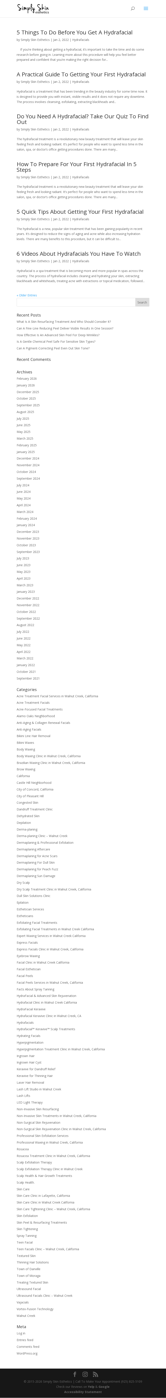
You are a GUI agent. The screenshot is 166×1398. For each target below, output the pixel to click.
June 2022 (23, 638)
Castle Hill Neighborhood (34, 783)
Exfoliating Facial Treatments (37, 923)
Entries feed (25, 1340)
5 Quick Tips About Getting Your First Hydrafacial (80, 211)
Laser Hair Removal (30, 1082)
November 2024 (28, 465)
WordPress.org (27, 1353)
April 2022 (23, 652)
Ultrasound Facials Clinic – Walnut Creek (44, 1296)
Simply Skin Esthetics (35, 40)
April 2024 (23, 505)
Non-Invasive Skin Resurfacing (38, 1109)
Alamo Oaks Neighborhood (36, 716)
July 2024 (23, 485)
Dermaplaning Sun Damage (36, 876)
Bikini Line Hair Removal (33, 736)
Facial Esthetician (29, 969)
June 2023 (23, 565)
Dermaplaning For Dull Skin (36, 862)
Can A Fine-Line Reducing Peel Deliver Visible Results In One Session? (65, 328)
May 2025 (23, 432)
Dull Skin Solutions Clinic (33, 896)
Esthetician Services (30, 909)
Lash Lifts (23, 1096)
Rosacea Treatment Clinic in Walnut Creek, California (53, 1156)
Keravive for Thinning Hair (35, 1076)
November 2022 (28, 605)
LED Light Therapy (30, 1102)
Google (104, 1387)
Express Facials (27, 942)
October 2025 (26, 398)
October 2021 (26, 672)
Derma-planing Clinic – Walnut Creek (42, 836)
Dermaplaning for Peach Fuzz (37, 869)
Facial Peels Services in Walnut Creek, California (50, 982)
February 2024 (27, 518)
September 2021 (28, 678)
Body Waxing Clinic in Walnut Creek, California (49, 756)
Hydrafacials (80, 40)
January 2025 (26, 452)
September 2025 (28, 405)
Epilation (23, 902)
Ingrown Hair (26, 1056)
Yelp (91, 1387)
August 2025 (25, 412)
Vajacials (23, 1302)
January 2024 (26, 525)
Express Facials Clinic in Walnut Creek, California (50, 949)
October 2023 (26, 545)
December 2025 (28, 392)
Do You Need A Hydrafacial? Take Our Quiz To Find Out (82, 119)
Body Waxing (26, 749)
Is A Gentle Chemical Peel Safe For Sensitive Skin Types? (56, 341)
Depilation (24, 823)
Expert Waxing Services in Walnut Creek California (51, 936)
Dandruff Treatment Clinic (35, 809)
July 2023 (23, 558)
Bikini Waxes (25, 743)
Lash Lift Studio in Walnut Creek (39, 1089)
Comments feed (28, 1347)
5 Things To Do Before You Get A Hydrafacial (74, 32)
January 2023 (26, 592)
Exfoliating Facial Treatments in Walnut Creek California (55, 929)
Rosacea (23, 1149)
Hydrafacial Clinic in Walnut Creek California (47, 1002)
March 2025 (25, 438)
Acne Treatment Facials (33, 703)
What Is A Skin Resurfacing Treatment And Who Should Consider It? (64, 322)
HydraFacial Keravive (31, 1009)
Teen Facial (25, 1242)
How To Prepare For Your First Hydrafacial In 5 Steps (77, 167)
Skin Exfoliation (27, 1216)
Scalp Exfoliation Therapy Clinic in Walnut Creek (50, 1169)
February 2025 (27, 445)
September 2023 (28, 552)
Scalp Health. (26, 1182)
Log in (21, 1333)
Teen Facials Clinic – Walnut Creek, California (48, 1249)
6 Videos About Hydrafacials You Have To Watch (79, 253)
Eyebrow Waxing (28, 956)
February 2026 (27, 378)
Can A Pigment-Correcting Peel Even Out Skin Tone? (53, 348)
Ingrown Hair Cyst (29, 1062)
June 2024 (23, 492)
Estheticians (25, 916)
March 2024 (25, 512)
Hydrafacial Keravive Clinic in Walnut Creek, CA (49, 1016)
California (23, 776)
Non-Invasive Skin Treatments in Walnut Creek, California (56, 1116)
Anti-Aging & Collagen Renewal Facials (43, 723)
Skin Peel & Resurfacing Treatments (42, 1222)
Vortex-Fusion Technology (35, 1309)
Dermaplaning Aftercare (33, 849)
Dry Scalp (23, 883)
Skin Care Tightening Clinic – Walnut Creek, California (53, 1209)
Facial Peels (25, 976)
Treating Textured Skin (32, 1282)
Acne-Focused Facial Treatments (40, 709)
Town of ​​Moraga (28, 1276)
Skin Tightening (27, 1229)
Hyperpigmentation (30, 1042)
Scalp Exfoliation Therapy (34, 1162)
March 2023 (25, 585)
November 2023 (28, 538)
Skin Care (23, 1189)
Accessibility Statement (83, 1392)
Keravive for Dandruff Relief (36, 1069)
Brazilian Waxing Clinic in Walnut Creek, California (51, 763)
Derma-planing (27, 829)
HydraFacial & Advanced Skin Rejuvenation (46, 996)
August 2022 (25, 625)
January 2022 (26, 665)
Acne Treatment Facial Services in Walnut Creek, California (57, 696)
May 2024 (23, 498)
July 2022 (23, 632)
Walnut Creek (26, 1316)
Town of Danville (28, 1269)
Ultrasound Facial (29, 1289)
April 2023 (23, 578)
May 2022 (23, 645)
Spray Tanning (27, 1236)
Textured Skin (26, 1256)
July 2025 (23, 418)
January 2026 (26, 385)
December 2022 (28, 598)
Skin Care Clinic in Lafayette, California (43, 1196)
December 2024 (28, 458)
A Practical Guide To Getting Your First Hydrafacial (81, 74)
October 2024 (26, 472)
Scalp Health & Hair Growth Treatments (44, 1176)
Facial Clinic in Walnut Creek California (43, 962)
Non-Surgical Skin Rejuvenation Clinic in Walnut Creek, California (61, 1129)
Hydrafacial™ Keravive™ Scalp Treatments (46, 1029)
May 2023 (23, 572)
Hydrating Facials (28, 1036)
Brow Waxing (26, 769)
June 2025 (23, 425)
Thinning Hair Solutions (33, 1262)
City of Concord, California (35, 789)
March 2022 (25, 658)
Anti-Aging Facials (29, 729)
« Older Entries (27, 295)
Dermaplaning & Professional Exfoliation (45, 842)
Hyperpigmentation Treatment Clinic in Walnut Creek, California (61, 1049)
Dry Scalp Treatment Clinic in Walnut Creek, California (54, 889)
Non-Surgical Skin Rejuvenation (38, 1122)
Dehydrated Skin (28, 816)
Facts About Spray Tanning (35, 989)
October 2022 (26, 612)
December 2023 (28, 532)
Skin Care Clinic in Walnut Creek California (45, 1202)
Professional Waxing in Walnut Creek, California (50, 1142)
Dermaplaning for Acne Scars (37, 856)
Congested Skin (27, 802)
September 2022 (28, 618)
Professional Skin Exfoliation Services (43, 1136)
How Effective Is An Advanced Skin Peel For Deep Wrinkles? (58, 335)
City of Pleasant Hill (30, 796)
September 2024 (28, 478)
